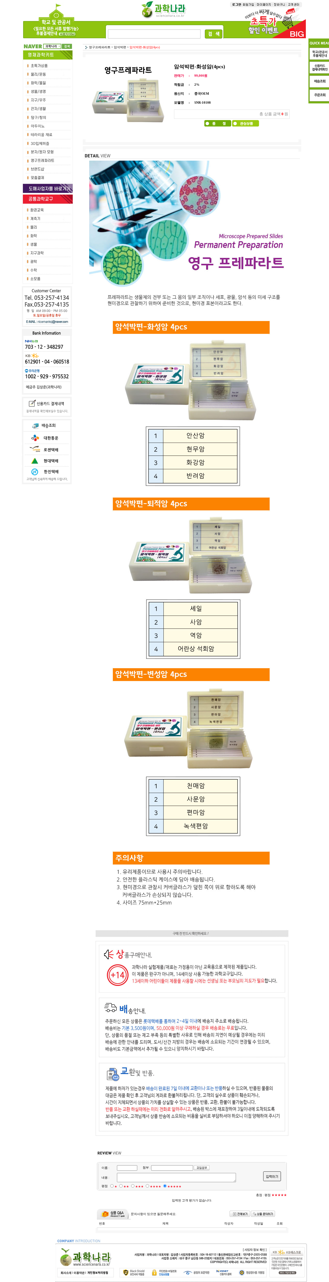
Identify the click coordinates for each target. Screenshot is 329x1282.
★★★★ (155, 1186)
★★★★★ (174, 1186)
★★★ (139, 1186)
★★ (126, 1186)
